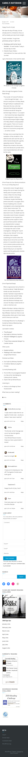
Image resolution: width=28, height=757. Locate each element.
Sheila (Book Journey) (14, 409)
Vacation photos (8, 350)
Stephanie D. (11, 485)
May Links (5, 638)
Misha (10, 427)
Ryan (9, 498)
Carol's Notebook (12, 3)
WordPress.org (6, 744)
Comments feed (7, 741)
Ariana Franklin (10, 665)
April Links (5, 634)
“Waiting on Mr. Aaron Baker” (12, 352)
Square (19, 751)
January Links (6, 624)
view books (18, 706)
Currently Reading (10, 659)
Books (5, 397)
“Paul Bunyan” (8, 332)
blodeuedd (11, 452)
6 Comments (6, 23)
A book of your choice (10, 51)
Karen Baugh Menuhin (8, 676)
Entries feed (5, 738)
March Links (5, 631)
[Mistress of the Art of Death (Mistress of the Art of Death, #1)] (4, 662)
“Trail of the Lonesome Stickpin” (13, 341)
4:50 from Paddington (10, 336)
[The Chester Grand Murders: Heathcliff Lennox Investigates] (4, 669)
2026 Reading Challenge (11, 697)
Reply (22, 421)
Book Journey (17, 323)
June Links (5, 641)
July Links (5, 644)
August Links (6, 648)
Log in (4, 735)
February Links (6, 627)
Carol (13, 21)
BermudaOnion (12, 466)
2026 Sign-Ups (6, 620)
